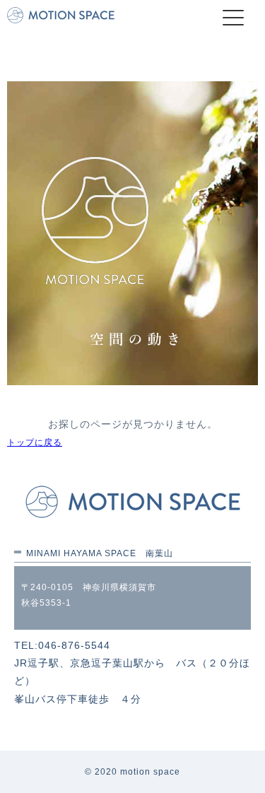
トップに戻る (34, 442)
